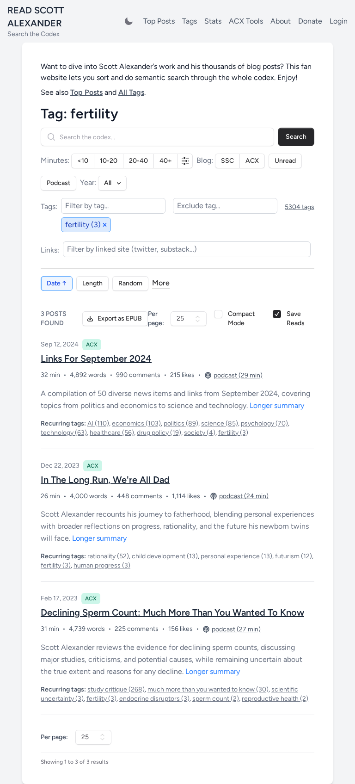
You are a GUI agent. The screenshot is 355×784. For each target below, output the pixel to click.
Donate (310, 21)
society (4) (199, 433)
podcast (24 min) (244, 496)
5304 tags (299, 207)
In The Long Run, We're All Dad (105, 479)
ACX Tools (246, 21)
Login (339, 21)
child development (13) (165, 556)
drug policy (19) (159, 433)
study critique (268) (116, 689)
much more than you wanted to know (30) (208, 689)
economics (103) (136, 423)
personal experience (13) (236, 556)
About (280, 21)
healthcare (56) (112, 433)
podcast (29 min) (238, 375)
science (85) (219, 423)
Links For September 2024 (96, 358)
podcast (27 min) (236, 629)
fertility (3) (233, 433)
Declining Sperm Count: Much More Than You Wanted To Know (172, 612)
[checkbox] (218, 314)
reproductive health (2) (275, 699)
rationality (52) (108, 556)
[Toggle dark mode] (128, 21)
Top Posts (159, 21)
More (161, 282)
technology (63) (64, 433)
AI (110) (98, 423)
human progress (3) (101, 565)
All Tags (131, 92)
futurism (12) (293, 556)
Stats (212, 21)
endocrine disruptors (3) (154, 699)
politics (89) (181, 423)
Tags (189, 21)
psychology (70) (264, 423)
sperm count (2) (215, 699)
